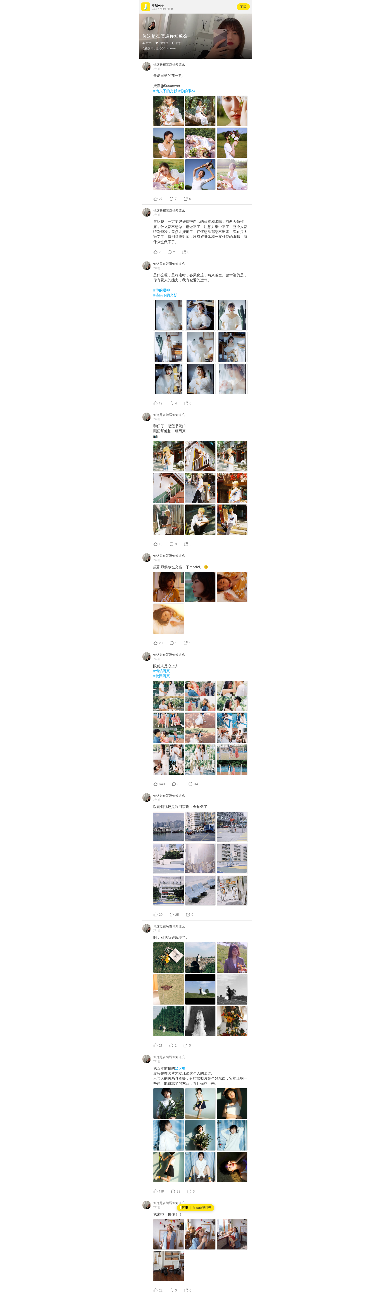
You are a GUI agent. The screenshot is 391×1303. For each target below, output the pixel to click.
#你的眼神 (186, 91)
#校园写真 (161, 676)
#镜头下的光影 (165, 91)
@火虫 (180, 1068)
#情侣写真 (161, 671)
